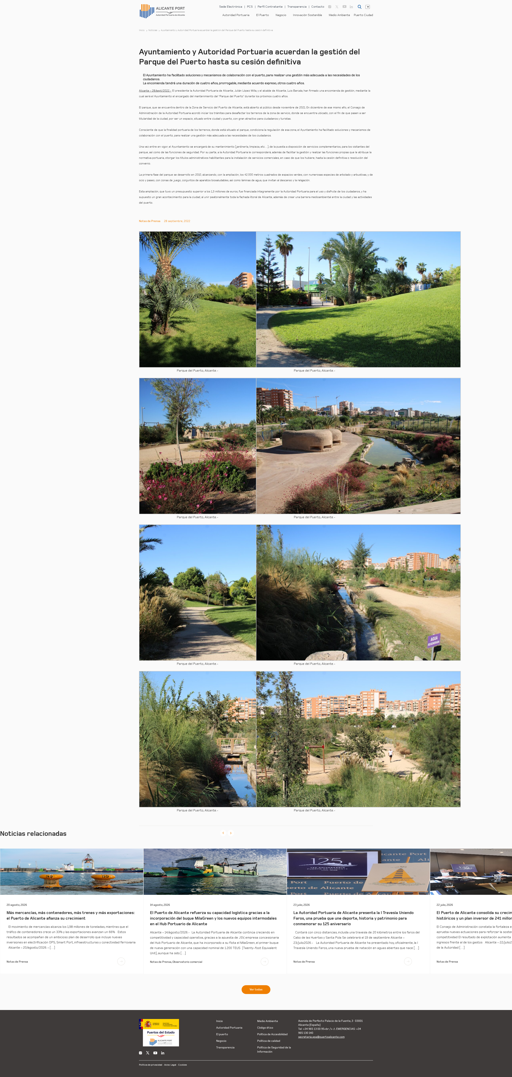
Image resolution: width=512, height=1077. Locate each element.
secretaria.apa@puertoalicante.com (321, 1036)
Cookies (182, 1065)
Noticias (152, 30)
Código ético (265, 1027)
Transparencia (297, 6)
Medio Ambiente (339, 15)
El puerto (222, 1034)
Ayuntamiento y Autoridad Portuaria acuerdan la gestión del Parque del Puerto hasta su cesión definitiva (217, 30)
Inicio (142, 30)
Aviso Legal (170, 1065)
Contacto (317, 6)
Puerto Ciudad (363, 15)
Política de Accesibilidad (272, 1034)
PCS (250, 6)
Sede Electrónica (230, 6)
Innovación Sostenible (307, 15)
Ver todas (256, 989)
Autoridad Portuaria (235, 15)
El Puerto (262, 15)
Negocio (281, 15)
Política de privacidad (150, 1065)
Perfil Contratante (270, 6)
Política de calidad (268, 1040)
